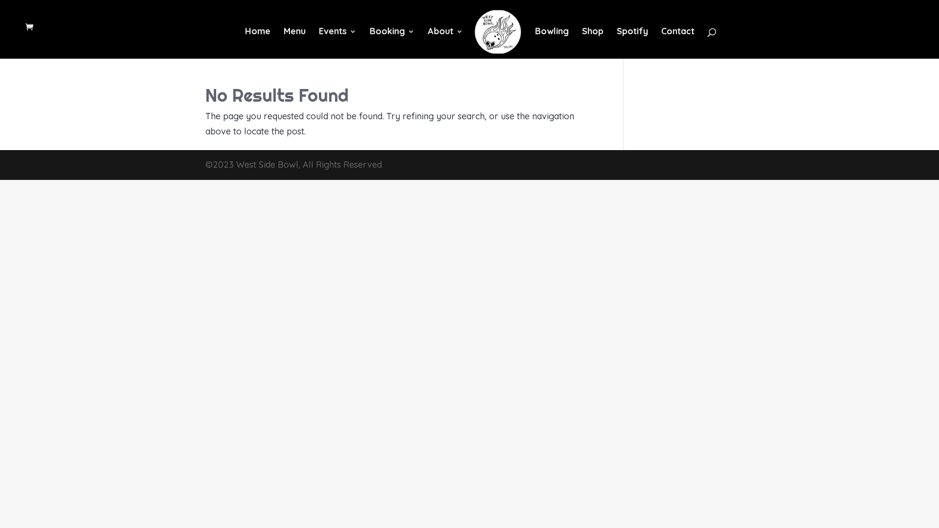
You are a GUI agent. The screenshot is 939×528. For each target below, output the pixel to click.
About (440, 32)
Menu (295, 32)
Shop (593, 32)
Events (333, 32)
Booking (387, 32)
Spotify (632, 32)
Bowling (552, 32)
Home (257, 32)
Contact (677, 32)
